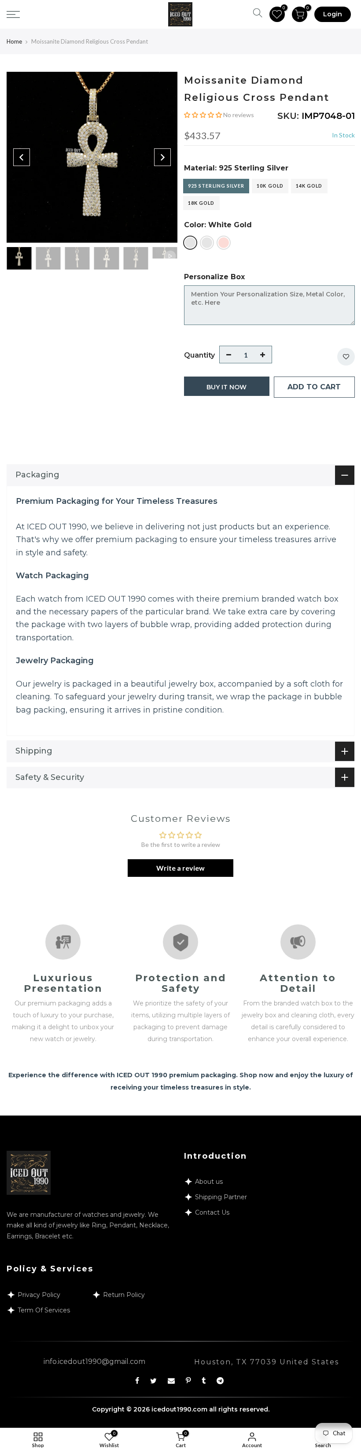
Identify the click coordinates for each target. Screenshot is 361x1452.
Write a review (180, 868)
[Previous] (21, 157)
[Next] (162, 157)
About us (209, 1182)
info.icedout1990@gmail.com (94, 1361)
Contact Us (212, 1212)
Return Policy (124, 1295)
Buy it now (226, 387)
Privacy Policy (39, 1295)
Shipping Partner (221, 1197)
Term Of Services (44, 1310)
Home (14, 41)
